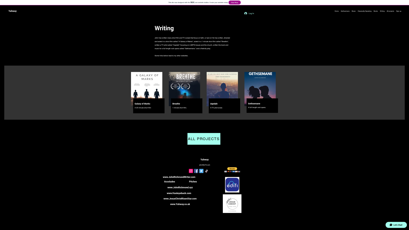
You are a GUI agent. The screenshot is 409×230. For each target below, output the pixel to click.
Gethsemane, (190, 48)
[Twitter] (201, 171)
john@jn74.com (204, 165)
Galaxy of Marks (186, 41)
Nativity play (205, 48)
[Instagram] (191, 171)
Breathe (225, 41)
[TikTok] (206, 171)
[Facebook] (196, 171)
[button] (232, 169)
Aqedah (176, 45)
